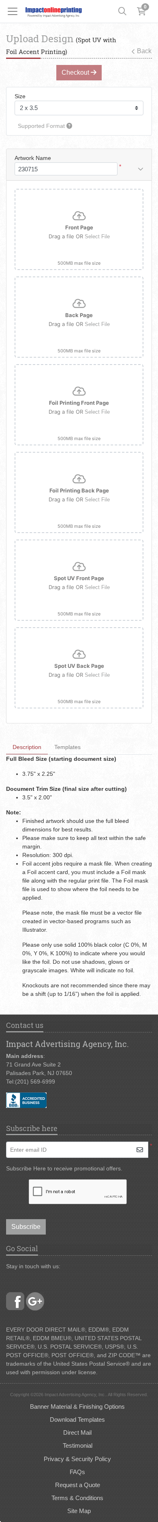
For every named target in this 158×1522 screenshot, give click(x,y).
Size (20, 96)
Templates (67, 747)
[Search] (122, 11)
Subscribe (26, 1226)
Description (27, 747)
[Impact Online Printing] (53, 11)
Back (144, 50)
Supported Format (42, 126)
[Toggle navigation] (14, 11)
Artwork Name (33, 158)
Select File (97, 236)
